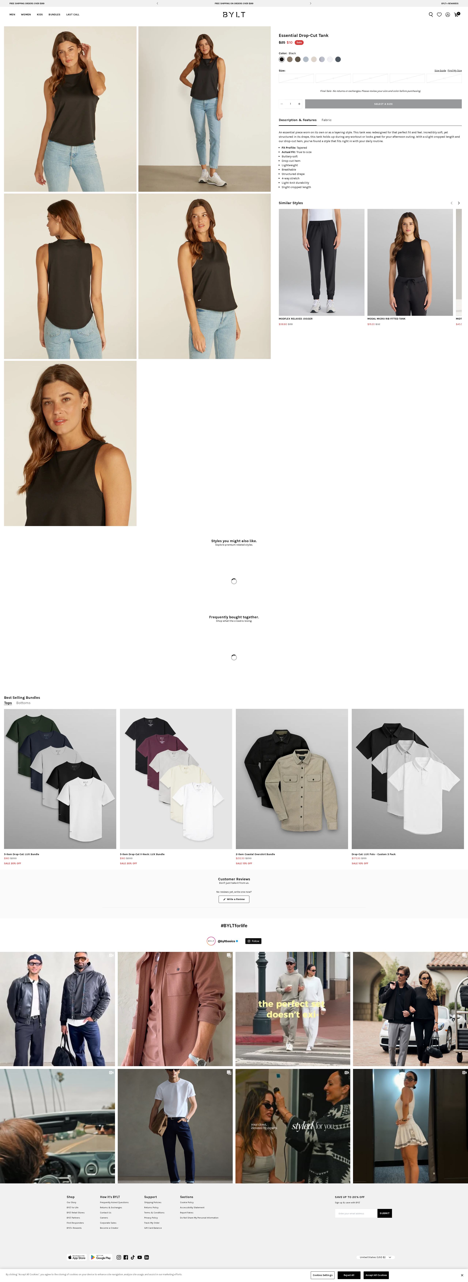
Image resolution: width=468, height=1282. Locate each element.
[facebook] (126, 1257)
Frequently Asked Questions (114, 1202)
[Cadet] (306, 59)
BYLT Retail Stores (76, 1212)
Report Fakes (186, 1212)
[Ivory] (314, 59)
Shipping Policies (152, 1202)
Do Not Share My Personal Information (199, 1217)
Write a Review (237, 900)
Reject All (349, 1275)
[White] (330, 59)
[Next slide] (310, 3)
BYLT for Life (72, 1207)
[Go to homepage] (234, 14)
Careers (104, 1217)
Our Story (71, 1202)
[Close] (462, 1275)
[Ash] (298, 59)
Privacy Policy (151, 1217)
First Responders (75, 1223)
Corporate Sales (108, 1223)
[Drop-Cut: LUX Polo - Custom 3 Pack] (408, 779)
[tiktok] (133, 1257)
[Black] (282, 59)
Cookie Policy (187, 1202)
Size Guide (440, 70)
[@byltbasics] (211, 941)
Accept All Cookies (376, 1275)
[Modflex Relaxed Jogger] (321, 262)
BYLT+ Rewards (449, 3)
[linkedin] (146, 1257)
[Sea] (338, 59)
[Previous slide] (157, 3)
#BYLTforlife (234, 925)
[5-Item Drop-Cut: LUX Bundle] (60, 779)
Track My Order (151, 1223)
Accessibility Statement (192, 1207)
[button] (70, 109)
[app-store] (77, 1257)
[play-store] (100, 1257)
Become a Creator (109, 1228)
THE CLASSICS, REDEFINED (234, 3)
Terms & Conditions (154, 1212)
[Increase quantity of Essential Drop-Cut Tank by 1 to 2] (299, 103)
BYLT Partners (73, 1217)
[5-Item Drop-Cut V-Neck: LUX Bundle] (176, 779)
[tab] (298, 120)
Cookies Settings (323, 1275)
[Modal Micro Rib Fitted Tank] (410, 262)
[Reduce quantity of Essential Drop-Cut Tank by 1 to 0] (282, 103)
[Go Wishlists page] (439, 14)
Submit (385, 1213)
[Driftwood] (290, 59)
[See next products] (459, 203)
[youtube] (139, 1257)
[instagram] (119, 1257)
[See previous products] (451, 203)
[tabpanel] (370, 160)
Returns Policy (151, 1207)
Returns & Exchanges (111, 1207)
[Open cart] (456, 14)
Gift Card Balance (153, 1228)
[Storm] (322, 59)
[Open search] (431, 14)
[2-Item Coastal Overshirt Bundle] (292, 779)
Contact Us (105, 1212)
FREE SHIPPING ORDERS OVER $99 (27, 3)
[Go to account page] (447, 14)
